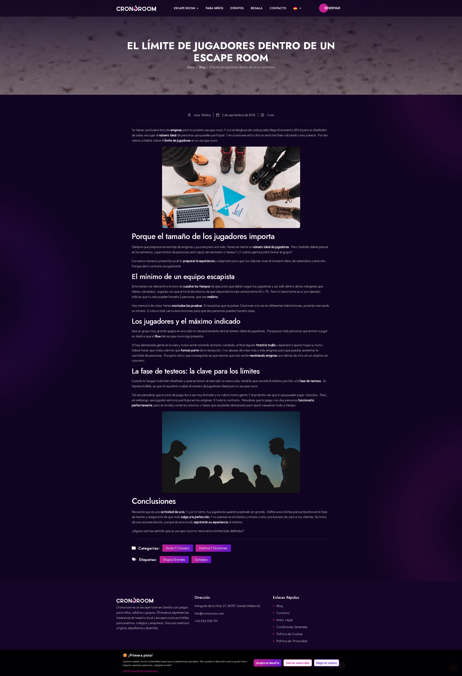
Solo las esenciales (298, 663)
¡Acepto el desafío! (267, 663)
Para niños (214, 8)
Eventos (237, 8)
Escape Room (184, 8)
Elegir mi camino (326, 663)
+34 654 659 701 (206, 621)
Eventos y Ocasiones (213, 548)
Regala (256, 8)
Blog (202, 67)
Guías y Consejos (177, 548)
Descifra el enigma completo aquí (140, 670)
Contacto (278, 8)
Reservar (332, 8)
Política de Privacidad (291, 641)
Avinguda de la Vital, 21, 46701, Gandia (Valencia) (227, 606)
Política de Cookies (289, 634)
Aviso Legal (284, 620)
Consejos (201, 559)
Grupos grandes (174, 559)
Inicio (191, 67)
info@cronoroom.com (209, 613)
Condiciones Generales (291, 627)
